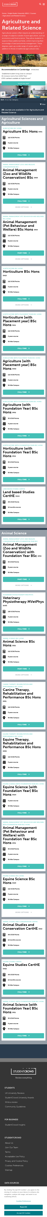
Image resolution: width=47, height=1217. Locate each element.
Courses (33, 13)
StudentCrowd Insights (15, 1125)
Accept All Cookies (23, 1213)
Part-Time (22, 253)
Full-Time (22, 155)
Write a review (11, 1102)
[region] (23, 1201)
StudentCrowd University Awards (19, 1098)
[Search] (40, 4)
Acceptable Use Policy (15, 1156)
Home (4, 13)
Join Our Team (11, 1147)
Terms (7, 1152)
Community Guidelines (15, 1107)
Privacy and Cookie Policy (16, 1161)
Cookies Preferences (14, 1165)
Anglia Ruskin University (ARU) (18, 13)
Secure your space (23, 83)
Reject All (23, 1207)
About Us (9, 1143)
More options (22, 207)
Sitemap (8, 1170)
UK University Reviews (14, 1093)
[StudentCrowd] (10, 4)
